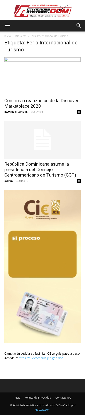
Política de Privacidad (38, 397)
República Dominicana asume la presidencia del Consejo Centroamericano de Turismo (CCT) (40, 169)
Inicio (7, 36)
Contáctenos (63, 397)
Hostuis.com (42, 409)
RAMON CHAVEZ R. (16, 112)
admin (8, 180)
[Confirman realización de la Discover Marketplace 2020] (42, 76)
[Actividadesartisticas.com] (42, 10)
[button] (7, 26)
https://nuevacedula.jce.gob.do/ (41, 358)
